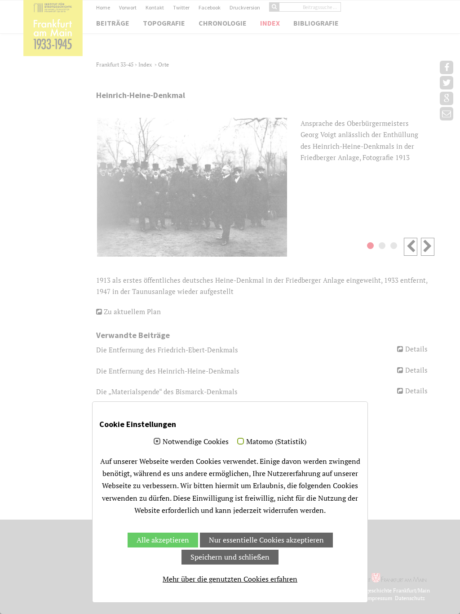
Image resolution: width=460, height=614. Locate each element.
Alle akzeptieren (163, 540)
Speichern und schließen (230, 557)
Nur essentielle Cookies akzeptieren (266, 540)
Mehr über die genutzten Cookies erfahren (230, 579)
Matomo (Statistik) (276, 442)
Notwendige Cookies (196, 442)
